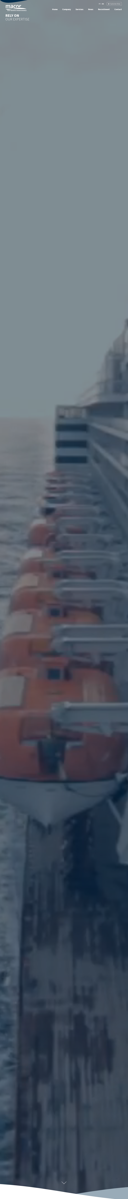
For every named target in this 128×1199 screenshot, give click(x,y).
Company (66, 9)
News (90, 9)
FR (99, 4)
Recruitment (104, 9)
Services (79, 9)
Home (55, 9)
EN (103, 4)
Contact (118, 9)
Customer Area (115, 4)
